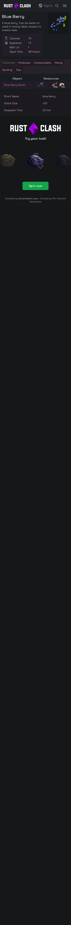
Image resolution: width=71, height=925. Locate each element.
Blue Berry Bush (14, 85)
